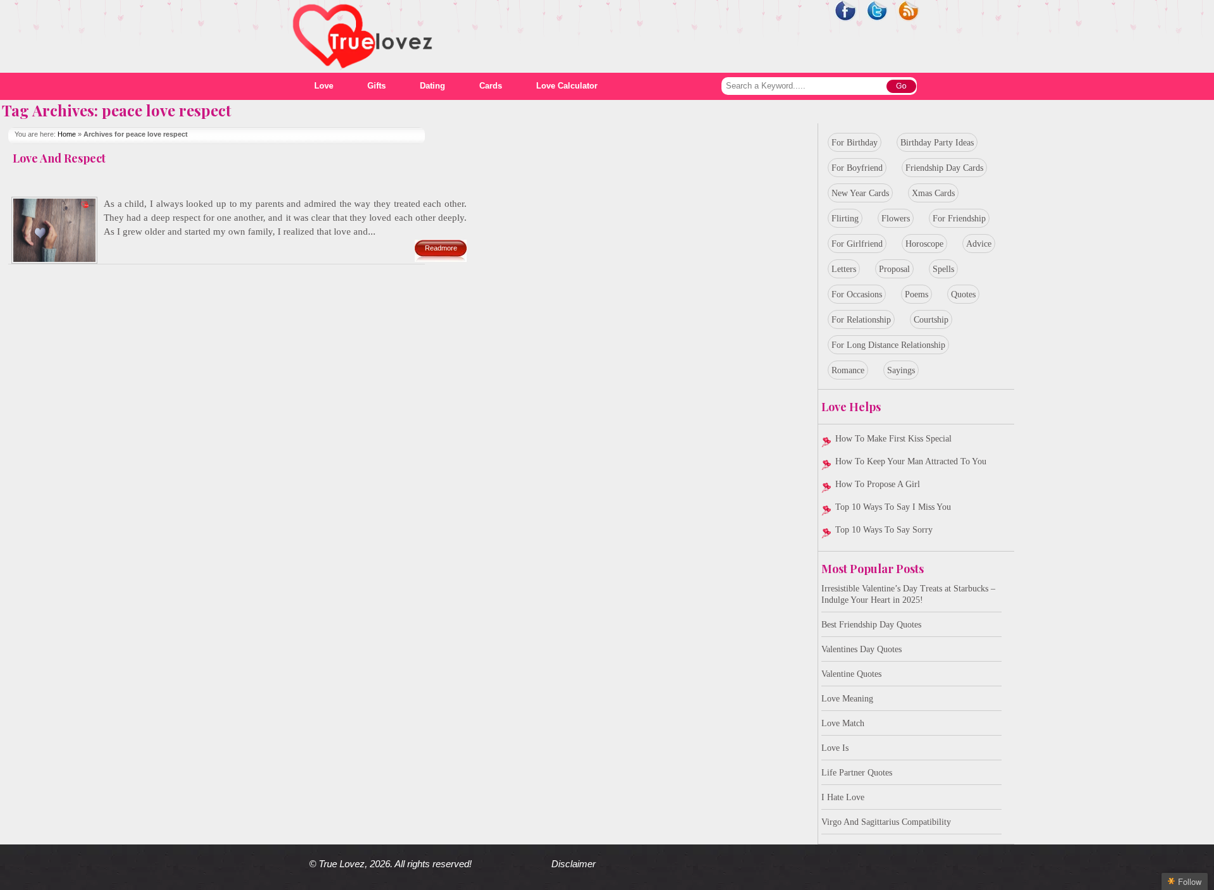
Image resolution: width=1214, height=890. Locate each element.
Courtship (931, 319)
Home (67, 134)
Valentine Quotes (851, 674)
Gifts (376, 85)
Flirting (845, 218)
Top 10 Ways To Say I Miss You (893, 507)
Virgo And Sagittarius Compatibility (886, 822)
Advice (978, 244)
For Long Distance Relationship (888, 345)
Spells (943, 269)
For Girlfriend (857, 244)
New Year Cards (860, 193)
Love (323, 85)
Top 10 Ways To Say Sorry (884, 530)
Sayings (901, 370)
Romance (847, 370)
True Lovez (342, 863)
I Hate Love (842, 797)
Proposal (894, 269)
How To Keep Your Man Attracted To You (910, 461)
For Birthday (854, 142)
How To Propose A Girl (877, 484)
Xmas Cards (933, 193)
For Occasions (856, 294)
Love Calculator (567, 85)
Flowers (895, 218)
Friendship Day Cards (944, 168)
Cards (490, 85)
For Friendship (959, 218)
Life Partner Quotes (856, 772)
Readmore (441, 248)
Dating (432, 85)
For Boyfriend (857, 168)
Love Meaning (847, 698)
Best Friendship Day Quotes (871, 624)
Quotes (963, 294)
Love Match (842, 723)
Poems (916, 294)
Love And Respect (59, 158)
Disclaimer (573, 863)
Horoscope (924, 244)
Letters (843, 269)
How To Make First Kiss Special (893, 438)
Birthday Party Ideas (937, 142)
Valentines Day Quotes (861, 649)
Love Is (835, 748)
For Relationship (861, 319)
